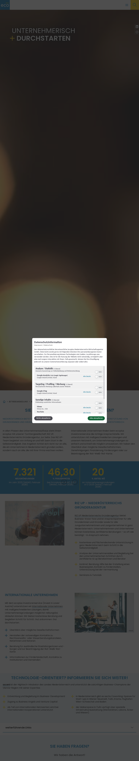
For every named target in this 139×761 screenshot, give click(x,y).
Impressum (38, 345)
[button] (96, 372)
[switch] (99, 371)
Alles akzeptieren (96, 418)
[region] (69, 389)
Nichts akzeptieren (43, 418)
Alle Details (87, 376)
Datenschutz (48, 345)
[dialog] (69, 380)
